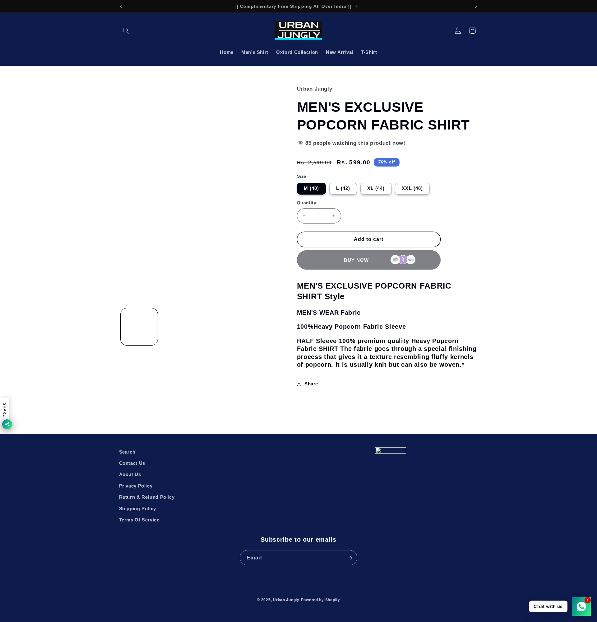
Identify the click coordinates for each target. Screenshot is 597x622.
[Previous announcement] (121, 6)
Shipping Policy (137, 508)
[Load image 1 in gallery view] (139, 326)
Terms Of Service (139, 519)
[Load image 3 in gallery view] (219, 326)
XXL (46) (412, 188)
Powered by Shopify (320, 600)
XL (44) (376, 188)
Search (127, 452)
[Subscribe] (350, 557)
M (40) (311, 188)
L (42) (343, 188)
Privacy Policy (136, 485)
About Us (130, 474)
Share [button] (311, 383)
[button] (126, 30)
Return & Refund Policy (147, 497)
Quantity (306, 202)
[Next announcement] (476, 6)
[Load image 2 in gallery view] (179, 326)
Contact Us (132, 463)
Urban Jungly (286, 600)
